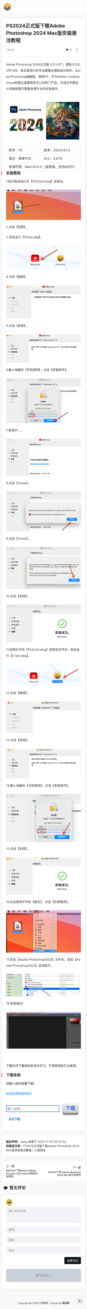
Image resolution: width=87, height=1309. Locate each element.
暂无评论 (18, 1187)
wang (10, 49)
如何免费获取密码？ (19, 1094)
